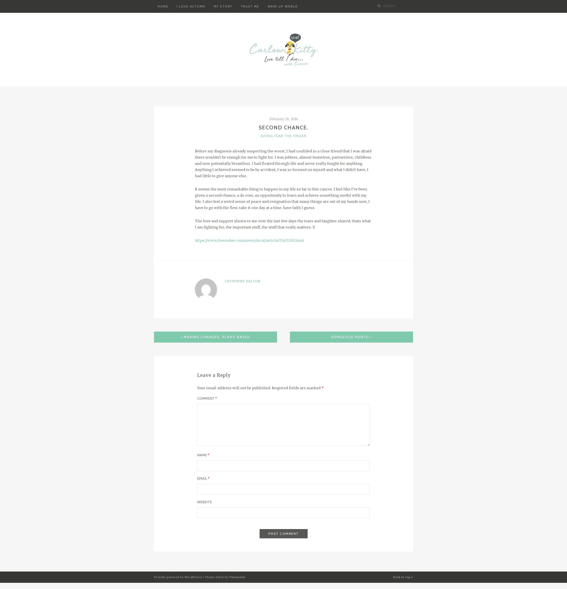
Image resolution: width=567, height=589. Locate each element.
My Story (223, 6)
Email (203, 478)
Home (163, 6)
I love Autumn (191, 6)
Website (204, 502)
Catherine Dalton (243, 281)
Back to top (402, 577)
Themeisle (237, 577)
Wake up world (283, 6)
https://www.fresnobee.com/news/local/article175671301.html (249, 240)
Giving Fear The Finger (283, 136)
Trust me (250, 6)
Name (203, 455)
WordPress (193, 577)
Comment (207, 398)
